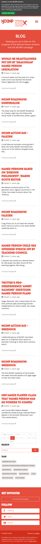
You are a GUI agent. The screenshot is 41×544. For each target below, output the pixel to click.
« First (17, 434)
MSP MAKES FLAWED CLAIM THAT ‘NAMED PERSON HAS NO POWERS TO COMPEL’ (18, 398)
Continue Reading (7, 88)
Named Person (6, 469)
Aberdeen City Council (8, 461)
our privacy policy (15, 9)
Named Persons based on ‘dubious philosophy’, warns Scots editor (17, 174)
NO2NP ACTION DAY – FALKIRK (14, 134)
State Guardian (20, 478)
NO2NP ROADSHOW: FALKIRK (14, 213)
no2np (33, 474)
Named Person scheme (20, 469)
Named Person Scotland (9, 474)
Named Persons (24, 474)
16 (17, 438)
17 (21, 438)
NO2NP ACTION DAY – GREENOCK (14, 327)
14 (8, 438)
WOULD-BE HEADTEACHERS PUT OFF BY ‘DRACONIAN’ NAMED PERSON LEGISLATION (18, 64)
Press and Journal (7, 478)
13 (4, 438)
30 (33, 438)
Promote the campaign (20, 499)
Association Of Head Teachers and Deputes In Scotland (18, 465)
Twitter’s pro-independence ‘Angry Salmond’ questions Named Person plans (16, 288)
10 (30, 434)
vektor (37, 533)
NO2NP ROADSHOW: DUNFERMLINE (14, 101)
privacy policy (33, 541)
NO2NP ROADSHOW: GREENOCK (14, 363)
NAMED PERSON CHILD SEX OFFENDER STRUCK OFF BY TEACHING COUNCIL (18, 249)
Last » (12, 441)
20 (29, 438)
